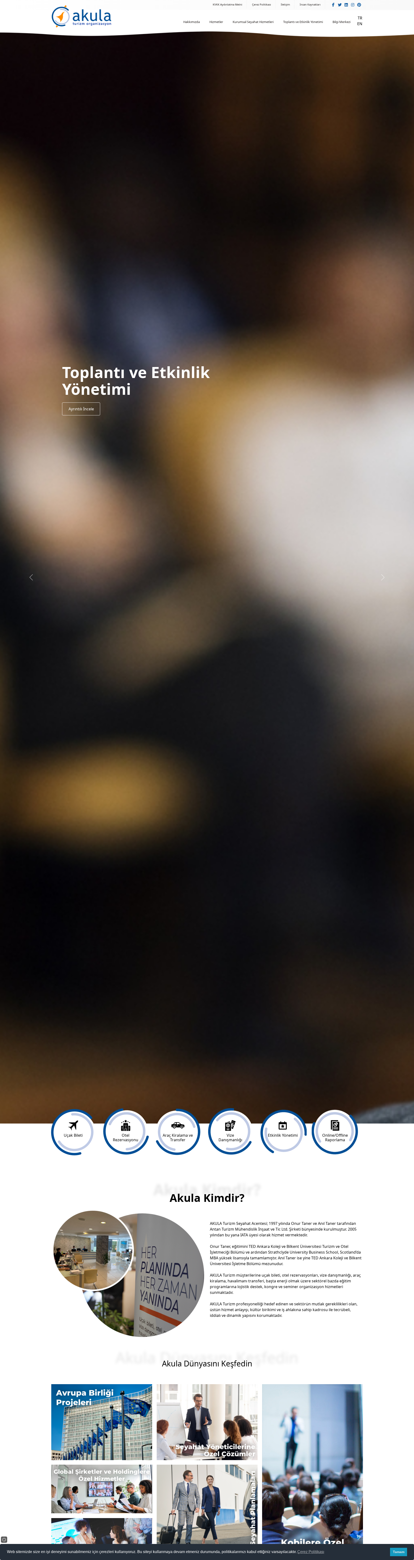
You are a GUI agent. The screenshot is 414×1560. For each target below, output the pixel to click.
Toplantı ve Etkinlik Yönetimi (303, 22)
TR (360, 18)
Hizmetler (216, 22)
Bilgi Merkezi (342, 22)
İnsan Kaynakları (310, 4)
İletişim (285, 4)
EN (359, 23)
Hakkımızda (191, 22)
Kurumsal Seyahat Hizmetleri (253, 22)
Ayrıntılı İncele (81, 409)
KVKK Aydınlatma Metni (227, 4)
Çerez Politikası (261, 4)
